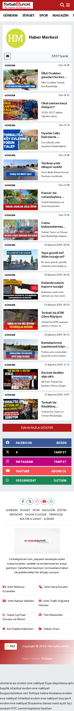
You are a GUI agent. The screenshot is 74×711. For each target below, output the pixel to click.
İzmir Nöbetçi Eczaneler (14, 589)
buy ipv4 (65, 698)
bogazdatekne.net (14, 693)
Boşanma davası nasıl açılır (47, 703)
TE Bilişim (46, 658)
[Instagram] (37, 501)
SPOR (43, 15)
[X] (30, 501)
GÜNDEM (10, 15)
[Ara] (62, 5)
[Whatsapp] (51, 501)
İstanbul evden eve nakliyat (38, 698)
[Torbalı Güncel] (18, 5)
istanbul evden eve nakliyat (30, 688)
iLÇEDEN (49, 518)
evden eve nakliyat (14, 703)
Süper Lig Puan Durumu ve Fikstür (14, 617)
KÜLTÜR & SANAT (31, 518)
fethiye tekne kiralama (45, 693)
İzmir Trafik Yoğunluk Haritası (54, 603)
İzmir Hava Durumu (56, 586)
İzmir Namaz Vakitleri (21, 600)
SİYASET (28, 15)
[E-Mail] (7, 56)
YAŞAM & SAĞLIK (36, 514)
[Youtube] (44, 501)
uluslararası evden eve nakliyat (22, 683)
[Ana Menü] (68, 5)
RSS (12, 646)
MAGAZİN (60, 15)
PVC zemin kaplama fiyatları (31, 708)
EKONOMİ (16, 514)
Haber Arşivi (51, 628)
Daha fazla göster (37, 428)
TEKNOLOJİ (56, 514)
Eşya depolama (56, 683)
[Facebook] (23, 501)
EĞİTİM (62, 510)
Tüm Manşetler (53, 614)
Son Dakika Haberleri (20, 628)
